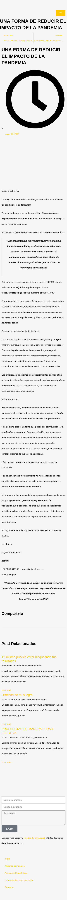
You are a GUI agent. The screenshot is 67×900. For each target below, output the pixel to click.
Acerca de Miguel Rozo (16, 873)
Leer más (6, 690)
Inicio (7, 859)
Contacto (9, 887)
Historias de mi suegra (17, 695)
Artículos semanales (15, 866)
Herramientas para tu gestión (19, 880)
